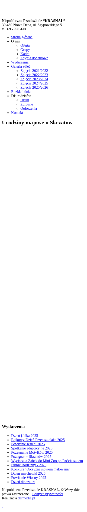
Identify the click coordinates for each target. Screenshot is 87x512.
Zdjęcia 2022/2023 (34, 75)
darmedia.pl (26, 498)
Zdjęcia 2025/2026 (34, 87)
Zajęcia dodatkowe (34, 58)
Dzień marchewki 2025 (28, 473)
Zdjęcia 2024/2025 (34, 83)
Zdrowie (26, 104)
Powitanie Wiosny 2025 (28, 478)
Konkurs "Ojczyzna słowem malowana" (40, 469)
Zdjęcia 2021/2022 (34, 71)
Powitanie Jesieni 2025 (28, 444)
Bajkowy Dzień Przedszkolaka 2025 (38, 440)
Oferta (25, 45)
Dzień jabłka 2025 (24, 436)
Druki (24, 100)
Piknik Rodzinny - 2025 (28, 465)
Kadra (24, 54)
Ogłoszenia (28, 108)
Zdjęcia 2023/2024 (34, 79)
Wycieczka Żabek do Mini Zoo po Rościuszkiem (47, 461)
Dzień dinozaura (23, 482)
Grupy (25, 50)
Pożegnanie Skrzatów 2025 (31, 457)
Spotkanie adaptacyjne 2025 (31, 448)
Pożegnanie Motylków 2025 (32, 452)
